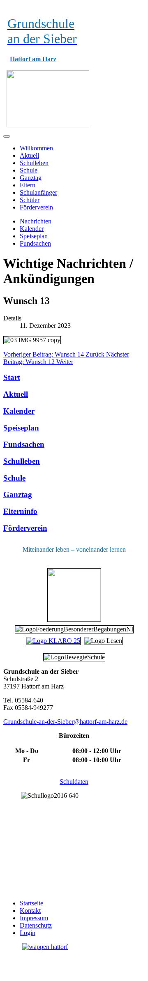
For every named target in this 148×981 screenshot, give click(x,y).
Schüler (29, 199)
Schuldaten (74, 781)
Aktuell (29, 155)
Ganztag (31, 177)
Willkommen (36, 148)
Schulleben (34, 162)
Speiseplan (34, 236)
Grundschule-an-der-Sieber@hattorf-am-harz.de (65, 721)
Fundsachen (35, 243)
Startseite (31, 903)
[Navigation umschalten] (6, 136)
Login (27, 932)
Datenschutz (36, 925)
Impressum (34, 917)
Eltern (27, 185)
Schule (28, 170)
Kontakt (30, 910)
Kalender (32, 228)
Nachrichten (35, 221)
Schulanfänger (38, 192)
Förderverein (36, 207)
